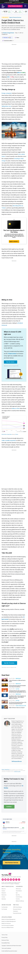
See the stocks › (10, 362)
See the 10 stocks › (9, 663)
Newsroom (4, 894)
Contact (3, 896)
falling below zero (6, 106)
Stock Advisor (19, 890)
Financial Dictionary (17, 913)
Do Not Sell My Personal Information (9, 951)
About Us (4, 888)
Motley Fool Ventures (6, 923)
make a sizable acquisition (9, 440)
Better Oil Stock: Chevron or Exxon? (17, 707)
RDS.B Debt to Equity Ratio (7, 434)
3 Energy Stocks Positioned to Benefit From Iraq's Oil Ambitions (17, 686)
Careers (3, 890)
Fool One (18, 898)
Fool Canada (4, 909)
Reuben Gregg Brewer (8, 32)
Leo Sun (17, 688)
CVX (8, 77)
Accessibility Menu (14, 0)
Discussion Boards (17, 909)
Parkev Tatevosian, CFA (21, 705)
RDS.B (19, 72)
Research (4, 892)
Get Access (5, 828)
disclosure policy (17, 771)
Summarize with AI (8, 40)
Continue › (9, 806)
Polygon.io (17, 883)
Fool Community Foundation (8, 925)
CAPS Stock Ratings (17, 907)
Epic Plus (18, 894)
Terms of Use (4, 934)
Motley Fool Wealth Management (9, 921)
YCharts (16, 434)
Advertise (4, 898)
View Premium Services (11, 862)
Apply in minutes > (14, 241)
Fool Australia (4, 907)
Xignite (12, 883)
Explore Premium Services (15, 17)
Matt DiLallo (18, 678)
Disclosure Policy (5, 940)
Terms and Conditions (6, 948)
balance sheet (16, 408)
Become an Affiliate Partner (8, 927)
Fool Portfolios (19, 896)
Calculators (15, 911)
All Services (18, 888)
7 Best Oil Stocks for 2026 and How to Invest (17, 681)
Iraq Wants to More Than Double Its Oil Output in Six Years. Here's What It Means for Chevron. (17, 697)
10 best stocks (12, 353)
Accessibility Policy (6, 942)
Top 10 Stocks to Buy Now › (15, 6)
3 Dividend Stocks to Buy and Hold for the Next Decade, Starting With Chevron (17, 691)
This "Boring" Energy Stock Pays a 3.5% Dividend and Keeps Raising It (17, 703)
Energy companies (7, 93)
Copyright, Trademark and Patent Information (11, 945)
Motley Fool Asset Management (8, 919)
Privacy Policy (4, 937)
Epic (17, 892)
